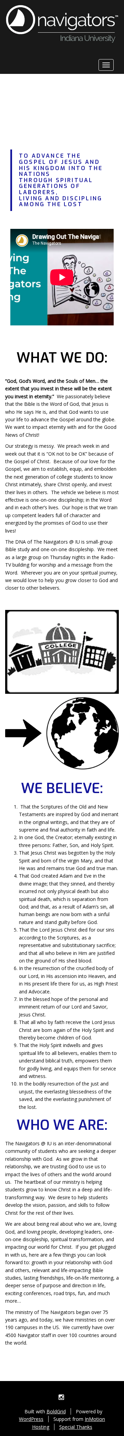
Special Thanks (75, 1427)
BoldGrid (56, 1411)
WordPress (31, 1419)
